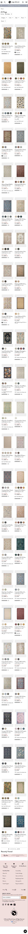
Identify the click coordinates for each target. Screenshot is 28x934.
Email (22, 890)
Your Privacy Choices (14, 922)
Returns (4, 881)
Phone (4, 890)
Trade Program (6, 883)
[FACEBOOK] (5, 904)
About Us (5, 873)
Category (3, 18)
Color (10, 18)
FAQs (4, 878)
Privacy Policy (6, 901)
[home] (14, 3)
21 (17, 849)
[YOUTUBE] (11, 904)
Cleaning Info (18, 881)
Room (22, 18)
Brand (2, 21)
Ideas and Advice (19, 876)
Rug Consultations (19, 883)
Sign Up (23, 897)
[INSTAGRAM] (3, 904)
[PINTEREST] (8, 904)
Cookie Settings (19, 873)
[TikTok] (14, 904)
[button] (26, 2)
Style (16, 18)
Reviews (4, 876)
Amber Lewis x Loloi (6, 456)
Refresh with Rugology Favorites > (14, 5)
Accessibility (18, 871)
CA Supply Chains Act (19, 920)
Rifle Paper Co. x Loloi (6, 47)
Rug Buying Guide (19, 878)
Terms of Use (12, 901)
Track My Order (6, 870)
